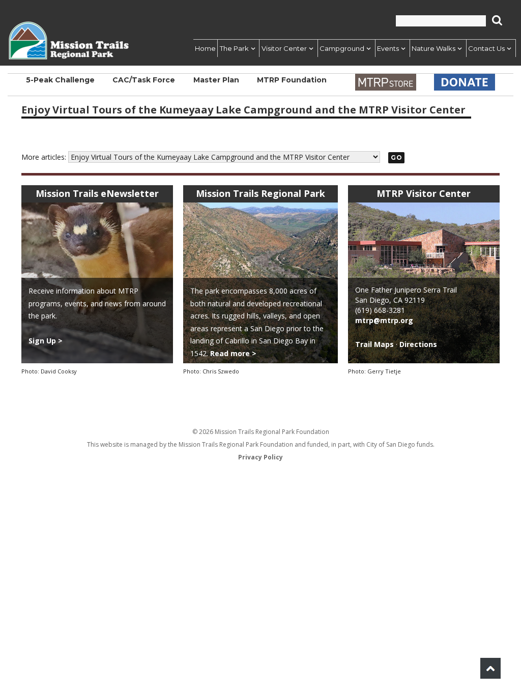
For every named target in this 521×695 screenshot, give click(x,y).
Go (396, 157)
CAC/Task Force (143, 85)
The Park (226, 48)
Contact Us (486, 48)
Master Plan (216, 85)
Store (385, 82)
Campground (337, 48)
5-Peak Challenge (60, 85)
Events (385, 48)
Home (195, 48)
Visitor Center (278, 48)
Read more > (233, 353)
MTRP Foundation (292, 85)
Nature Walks (432, 48)
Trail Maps (374, 344)
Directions (418, 344)
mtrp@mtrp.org (384, 320)
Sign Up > (45, 340)
